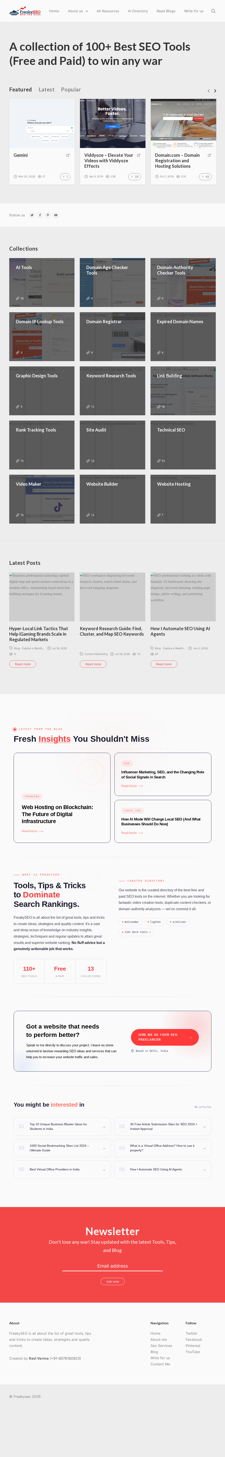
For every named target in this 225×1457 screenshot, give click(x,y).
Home (54, 11)
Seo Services (161, 1345)
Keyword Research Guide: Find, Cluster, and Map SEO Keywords (112, 631)
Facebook (194, 1339)
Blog (154, 1352)
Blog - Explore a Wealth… (29, 648)
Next (215, 91)
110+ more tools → (138, 932)
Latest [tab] (47, 89)
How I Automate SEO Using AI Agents (180, 631)
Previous (208, 91)
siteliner (179, 922)
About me (159, 1339)
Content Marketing (96, 654)
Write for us (193, 11)
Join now (112, 1281)
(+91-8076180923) (65, 1358)
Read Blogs (166, 11)
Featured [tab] (20, 89)
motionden (131, 922)
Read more (23, 664)
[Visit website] (67, 155)
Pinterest (193, 1345)
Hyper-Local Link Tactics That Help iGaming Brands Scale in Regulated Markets (38, 634)
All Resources (108, 11)
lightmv (155, 922)
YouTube (193, 1352)
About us (76, 11)
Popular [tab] (71, 89)
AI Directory (138, 11)
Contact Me (160, 1364)
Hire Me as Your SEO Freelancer (165, 1037)
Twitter (191, 1333)
